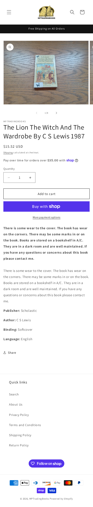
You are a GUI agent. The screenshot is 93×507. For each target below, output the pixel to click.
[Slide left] (37, 113)
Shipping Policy (20, 435)
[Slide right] (56, 113)
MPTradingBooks (39, 498)
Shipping (8, 152)
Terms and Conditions (25, 425)
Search (14, 394)
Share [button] (12, 353)
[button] (9, 12)
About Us (16, 404)
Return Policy (19, 445)
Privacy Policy (19, 415)
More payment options (46, 217)
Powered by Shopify (61, 498)
